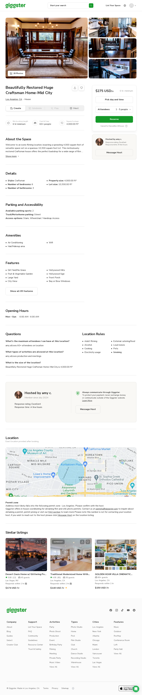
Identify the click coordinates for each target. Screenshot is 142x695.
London (95, 649)
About (9, 627)
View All (53, 667)
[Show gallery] (47, 48)
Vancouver (97, 653)
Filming (53, 649)
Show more (11, 156)
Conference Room (122, 640)
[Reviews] (134, 610)
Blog (9, 631)
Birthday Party (56, 644)
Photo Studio (76, 627)
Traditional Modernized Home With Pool (69, 574)
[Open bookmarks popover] (81, 88)
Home (73, 631)
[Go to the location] (26, 554)
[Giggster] (16, 5)
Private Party (55, 658)
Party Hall (118, 649)
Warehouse (76, 662)
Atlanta (95, 636)
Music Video (55, 662)
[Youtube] (128, 610)
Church (74, 649)
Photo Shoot (55, 631)
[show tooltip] (126, 126)
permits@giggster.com (107, 508)
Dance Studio (77, 653)
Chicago (96, 640)
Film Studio (76, 640)
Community (33, 636)
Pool (73, 636)
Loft (115, 644)
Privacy (55, 688)
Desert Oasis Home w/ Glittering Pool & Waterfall (26, 574)
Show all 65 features (21, 291)
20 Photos (18, 73)
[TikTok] (122, 610)
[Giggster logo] (17, 610)
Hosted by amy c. (114, 139)
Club (73, 644)
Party (52, 627)
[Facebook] (111, 610)
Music (116, 627)
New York (96, 631)
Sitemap (65, 688)
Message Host (114, 152)
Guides (10, 636)
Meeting (53, 653)
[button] (136, 689)
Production (54, 636)
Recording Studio (78, 658)
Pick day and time (114, 99)
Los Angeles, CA (14, 99)
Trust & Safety (34, 649)
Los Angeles (97, 627)
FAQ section (54, 512)
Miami (94, 644)
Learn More (87, 400)
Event (52, 640)
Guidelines (32, 640)
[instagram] (116, 610)
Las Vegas (97, 662)
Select (9, 640)
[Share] (75, 88)
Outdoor (117, 631)
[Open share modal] (37, 542)
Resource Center (35, 644)
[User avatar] (131, 5)
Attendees (104, 109)
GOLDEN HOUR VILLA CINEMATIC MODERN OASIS (113, 574)
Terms (46, 688)
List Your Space (113, 5)
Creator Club (12, 644)
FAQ (30, 631)
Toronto (96, 658)
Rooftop (117, 636)
